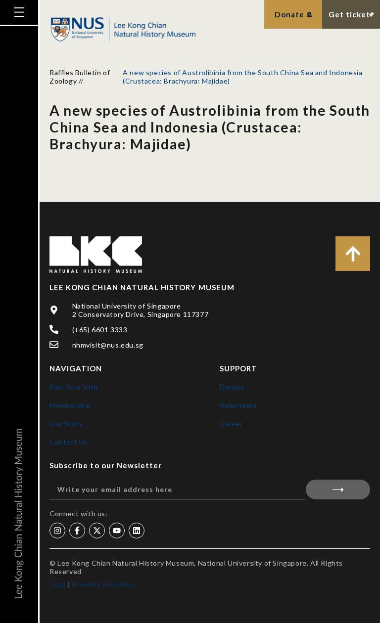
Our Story (66, 423)
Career (231, 423)
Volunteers (238, 405)
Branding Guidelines (103, 584)
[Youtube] (117, 530)
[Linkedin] (136, 530)
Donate (232, 387)
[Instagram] (57, 530)
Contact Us (68, 442)
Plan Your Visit (74, 387)
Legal (57, 584)
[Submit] (338, 489)
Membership (70, 405)
